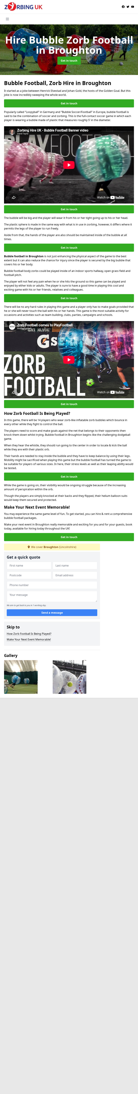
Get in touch (69, 60)
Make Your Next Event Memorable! (29, 639)
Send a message (52, 613)
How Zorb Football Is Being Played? (29, 634)
